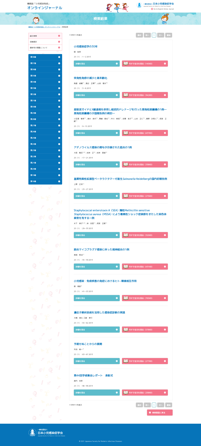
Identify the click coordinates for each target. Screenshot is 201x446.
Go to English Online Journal (164, 9)
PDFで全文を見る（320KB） (141, 235)
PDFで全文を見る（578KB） (141, 329)
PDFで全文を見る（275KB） (141, 196)
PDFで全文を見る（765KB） (141, 298)
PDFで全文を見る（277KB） (141, 361)
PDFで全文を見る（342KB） (141, 95)
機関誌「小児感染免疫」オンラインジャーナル (44, 27)
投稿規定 (33, 42)
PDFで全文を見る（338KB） (141, 164)
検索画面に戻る (158, 412)
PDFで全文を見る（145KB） (141, 63)
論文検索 (33, 36)
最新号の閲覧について (38, 47)
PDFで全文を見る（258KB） (141, 392)
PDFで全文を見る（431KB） (141, 266)
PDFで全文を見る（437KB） (141, 133)
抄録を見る (80, 63)
